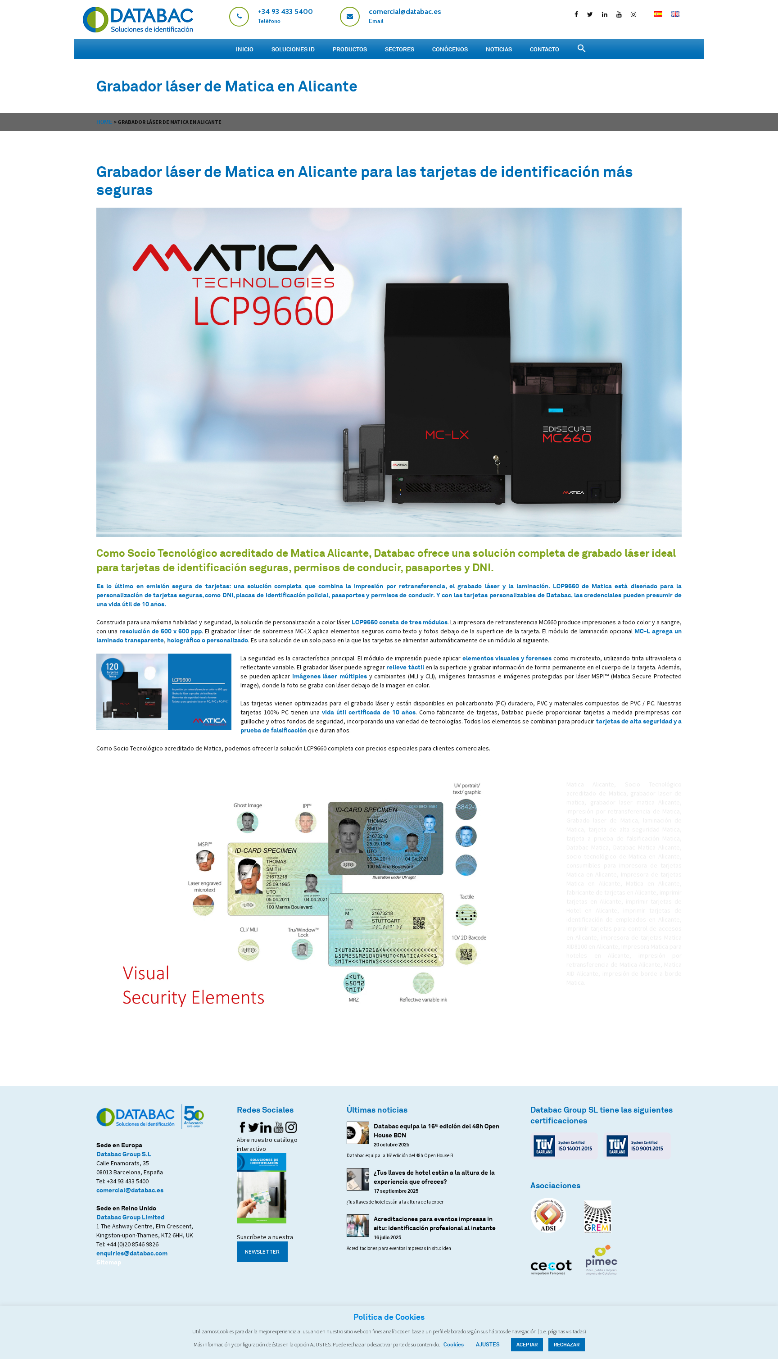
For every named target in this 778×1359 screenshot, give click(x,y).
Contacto (544, 49)
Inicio (244, 49)
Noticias (499, 49)
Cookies (453, 1344)
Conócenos (450, 49)
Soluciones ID (293, 49)
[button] (581, 48)
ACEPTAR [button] (527, 1344)
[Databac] (138, 30)
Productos (350, 49)
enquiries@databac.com (131, 1253)
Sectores (399, 49)
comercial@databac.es (129, 1190)
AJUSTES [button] (488, 1344)
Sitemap (108, 1262)
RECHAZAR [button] (566, 1344)
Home (104, 121)
